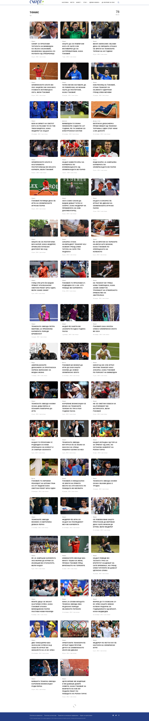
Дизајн (95, 121)
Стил (98, 121)
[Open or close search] (118, 2)
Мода (33, 362)
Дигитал (64, 121)
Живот (33, 41)
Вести (64, 362)
